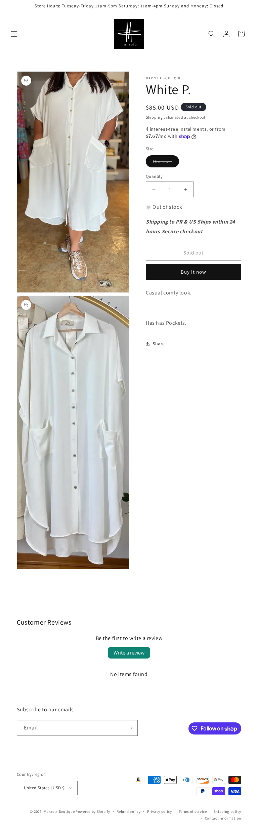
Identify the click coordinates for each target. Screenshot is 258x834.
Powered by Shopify (93, 811)
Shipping (154, 117)
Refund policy (128, 811)
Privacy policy (159, 811)
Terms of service (193, 811)
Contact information (223, 818)
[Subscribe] (130, 728)
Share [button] (159, 344)
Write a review (129, 652)
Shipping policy (228, 811)
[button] (14, 34)
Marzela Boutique (59, 811)
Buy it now (193, 272)
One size (166, 162)
